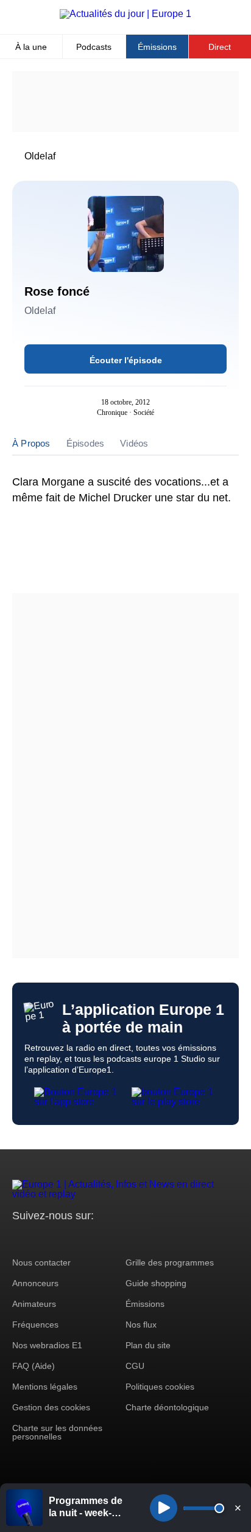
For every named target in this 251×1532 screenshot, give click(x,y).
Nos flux (141, 1324)
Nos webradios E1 (47, 1345)
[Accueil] (125, 14)
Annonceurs (35, 1283)
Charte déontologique (167, 1407)
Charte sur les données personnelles (57, 1432)
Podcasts (93, 47)
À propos (31, 443)
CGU (134, 1366)
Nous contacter (41, 1262)
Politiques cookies (159, 1386)
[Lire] (163, 1508)
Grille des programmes (169, 1262)
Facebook (61, 1238)
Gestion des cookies (51, 1407)
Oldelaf (39, 156)
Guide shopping (155, 1283)
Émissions (157, 47)
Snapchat (102, 1238)
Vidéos (134, 443)
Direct (219, 47)
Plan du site (148, 1345)
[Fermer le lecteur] (237, 1507)
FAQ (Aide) (33, 1366)
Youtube (82, 1238)
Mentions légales (44, 1386)
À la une (31, 47)
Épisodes (85, 443)
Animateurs (34, 1304)
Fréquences (35, 1324)
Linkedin (123, 1238)
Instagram (40, 1238)
